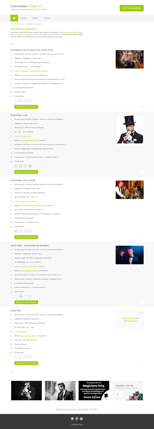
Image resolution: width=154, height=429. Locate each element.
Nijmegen (26, 319)
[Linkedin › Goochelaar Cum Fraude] (25, 231)
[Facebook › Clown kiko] (21, 357)
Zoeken (35, 18)
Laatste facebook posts (35, 157)
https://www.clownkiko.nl (29, 336)
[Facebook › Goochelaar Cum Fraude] (21, 231)
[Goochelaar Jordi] (28, 382)
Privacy (81, 424)
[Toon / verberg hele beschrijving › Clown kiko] (49, 340)
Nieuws (24, 18)
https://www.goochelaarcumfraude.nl (32, 205)
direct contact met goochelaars (24, 34)
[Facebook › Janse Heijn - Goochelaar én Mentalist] (21, 296)
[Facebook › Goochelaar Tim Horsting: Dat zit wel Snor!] (21, 101)
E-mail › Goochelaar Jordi (22, 136)
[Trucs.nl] (95, 382)
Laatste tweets (20, 157)
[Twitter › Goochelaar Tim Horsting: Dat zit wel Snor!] (16, 101)
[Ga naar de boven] (142, 107)
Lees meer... (59, 37)
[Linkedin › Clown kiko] (25, 357)
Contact (47, 18)
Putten (25, 123)
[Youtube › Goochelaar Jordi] (30, 166)
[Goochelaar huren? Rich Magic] (62, 382)
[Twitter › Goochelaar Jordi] (16, 166)
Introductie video (20, 92)
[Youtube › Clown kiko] (30, 357)
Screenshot (43, 75)
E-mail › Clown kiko (20, 331)
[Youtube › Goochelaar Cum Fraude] (30, 231)
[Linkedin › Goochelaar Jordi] (25, 166)
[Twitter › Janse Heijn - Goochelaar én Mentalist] (16, 296)
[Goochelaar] (14, 18)
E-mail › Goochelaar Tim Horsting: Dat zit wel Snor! (31, 71)
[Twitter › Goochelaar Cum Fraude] (16, 231)
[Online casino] (129, 382)
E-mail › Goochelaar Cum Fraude (25, 201)
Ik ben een (131, 8)
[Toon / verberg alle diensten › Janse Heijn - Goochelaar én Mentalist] (49, 279)
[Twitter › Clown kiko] (16, 357)
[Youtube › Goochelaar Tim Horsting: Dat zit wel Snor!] (30, 101)
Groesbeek (26, 188)
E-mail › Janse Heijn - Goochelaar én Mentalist (29, 266)
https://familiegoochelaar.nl (29, 271)
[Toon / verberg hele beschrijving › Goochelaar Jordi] (49, 144)
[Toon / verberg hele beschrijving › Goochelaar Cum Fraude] (49, 210)
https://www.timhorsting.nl (29, 75)
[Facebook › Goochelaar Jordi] (21, 166)
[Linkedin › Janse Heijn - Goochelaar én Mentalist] (25, 296)
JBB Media (75, 424)
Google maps (37, 58)
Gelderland (17, 58)
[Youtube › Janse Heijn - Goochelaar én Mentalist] (30, 296)
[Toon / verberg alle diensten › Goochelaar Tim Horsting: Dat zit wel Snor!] (49, 83)
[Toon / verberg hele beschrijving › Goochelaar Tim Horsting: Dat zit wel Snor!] (49, 79)
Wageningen (27, 58)
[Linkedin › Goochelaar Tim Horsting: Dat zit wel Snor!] (25, 101)
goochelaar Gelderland (71, 32)
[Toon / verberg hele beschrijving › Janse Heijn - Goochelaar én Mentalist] (49, 275)
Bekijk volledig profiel (26, 107)
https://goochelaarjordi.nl (29, 140)
